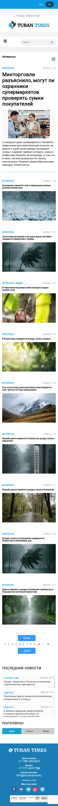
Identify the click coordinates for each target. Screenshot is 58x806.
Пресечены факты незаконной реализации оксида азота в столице (28, 697)
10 (39, 644)
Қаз (41, 4)
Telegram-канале (28, 161)
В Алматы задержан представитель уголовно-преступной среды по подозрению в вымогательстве (23, 714)
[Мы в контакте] (21, 789)
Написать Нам (29, 780)
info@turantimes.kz (29, 775)
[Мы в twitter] (42, 789)
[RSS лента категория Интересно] (53, 59)
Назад (26, 638)
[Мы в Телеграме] (28, 789)
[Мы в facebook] (14, 789)
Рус (49, 4)
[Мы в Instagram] (35, 789)
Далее (26, 650)
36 (48, 644)
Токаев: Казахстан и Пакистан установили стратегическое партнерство (27, 683)
